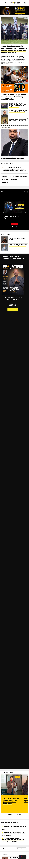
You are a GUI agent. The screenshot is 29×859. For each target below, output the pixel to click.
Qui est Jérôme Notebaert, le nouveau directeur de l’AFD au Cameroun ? (18, 111)
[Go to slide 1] (11, 226)
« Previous (10, 814)
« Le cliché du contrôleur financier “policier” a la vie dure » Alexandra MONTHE (17, 238)
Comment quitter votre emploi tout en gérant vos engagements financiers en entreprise (14, 834)
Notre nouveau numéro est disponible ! (11, 217)
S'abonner (14, 224)
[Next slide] (25, 212)
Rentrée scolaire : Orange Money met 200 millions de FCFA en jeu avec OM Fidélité (13, 97)
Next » (20, 814)
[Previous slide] (3, 212)
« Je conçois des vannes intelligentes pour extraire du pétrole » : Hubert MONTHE (18, 246)
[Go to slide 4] (15, 226)
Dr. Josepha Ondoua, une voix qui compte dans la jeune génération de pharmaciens (11, 801)
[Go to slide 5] (16, 226)
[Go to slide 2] (12, 226)
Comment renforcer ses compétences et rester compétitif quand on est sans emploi (14, 828)
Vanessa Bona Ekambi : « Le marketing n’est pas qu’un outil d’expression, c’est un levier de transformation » (18, 119)
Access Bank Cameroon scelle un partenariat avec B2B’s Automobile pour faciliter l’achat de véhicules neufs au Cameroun (14, 49)
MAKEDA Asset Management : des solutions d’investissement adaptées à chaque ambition (12, 158)
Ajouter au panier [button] (13, 308)
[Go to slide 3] (13, 226)
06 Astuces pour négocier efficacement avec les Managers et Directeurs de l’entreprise (13, 839)
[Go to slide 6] (17, 226)
